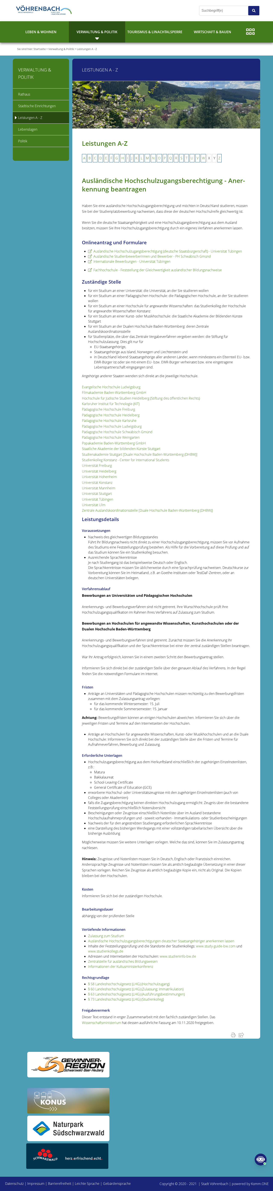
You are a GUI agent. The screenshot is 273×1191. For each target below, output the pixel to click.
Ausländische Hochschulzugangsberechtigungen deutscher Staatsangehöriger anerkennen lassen (161, 941)
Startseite (39, 49)
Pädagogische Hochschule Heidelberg (110, 415)
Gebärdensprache (117, 1183)
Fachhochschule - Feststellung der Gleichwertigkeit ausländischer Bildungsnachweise (157, 270)
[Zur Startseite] (45, 10)
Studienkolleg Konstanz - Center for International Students (125, 460)
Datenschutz (14, 1183)
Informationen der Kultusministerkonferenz (120, 966)
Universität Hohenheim (99, 476)
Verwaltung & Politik (97, 32)
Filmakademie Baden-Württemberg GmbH (114, 392)
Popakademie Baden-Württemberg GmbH (114, 443)
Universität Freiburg (97, 465)
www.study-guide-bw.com (215, 946)
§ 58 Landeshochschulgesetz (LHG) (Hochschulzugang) (129, 984)
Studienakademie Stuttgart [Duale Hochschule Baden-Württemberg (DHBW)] (139, 454)
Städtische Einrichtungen (37, 106)
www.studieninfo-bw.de (178, 956)
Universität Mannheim (98, 488)
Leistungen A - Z (87, 49)
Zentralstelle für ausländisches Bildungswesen (123, 961)
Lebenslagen (27, 129)
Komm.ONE (260, 1183)
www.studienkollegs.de (105, 951)
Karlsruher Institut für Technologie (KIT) (110, 403)
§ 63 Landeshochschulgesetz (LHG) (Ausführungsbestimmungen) (136, 994)
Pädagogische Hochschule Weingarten (110, 437)
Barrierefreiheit (59, 1183)
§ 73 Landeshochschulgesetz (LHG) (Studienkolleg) (126, 999)
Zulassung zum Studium (106, 936)
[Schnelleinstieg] (250, 32)
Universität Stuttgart (97, 493)
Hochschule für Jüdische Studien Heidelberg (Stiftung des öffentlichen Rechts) (141, 398)
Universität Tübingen (97, 499)
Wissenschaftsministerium (101, 1022)
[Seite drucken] (234, 1035)
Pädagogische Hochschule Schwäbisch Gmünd (117, 432)
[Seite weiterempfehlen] (242, 1035)
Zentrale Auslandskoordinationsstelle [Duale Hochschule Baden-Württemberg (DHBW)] (147, 510)
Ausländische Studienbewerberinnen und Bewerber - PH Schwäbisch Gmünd (152, 256)
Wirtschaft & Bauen (212, 32)
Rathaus (24, 94)
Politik (22, 141)
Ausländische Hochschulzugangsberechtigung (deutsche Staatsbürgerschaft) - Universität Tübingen (167, 251)
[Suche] (254, 11)
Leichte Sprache (87, 1183)
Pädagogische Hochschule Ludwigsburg (112, 426)
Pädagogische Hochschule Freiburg (108, 409)
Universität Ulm (93, 505)
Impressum (35, 1183)
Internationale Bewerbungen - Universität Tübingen (131, 261)
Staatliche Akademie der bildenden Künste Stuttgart (121, 448)
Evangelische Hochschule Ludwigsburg (111, 387)
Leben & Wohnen (41, 32)
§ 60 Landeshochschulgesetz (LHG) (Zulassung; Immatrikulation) (135, 989)
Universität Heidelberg (99, 471)
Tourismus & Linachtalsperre (154, 32)
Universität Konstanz (97, 482)
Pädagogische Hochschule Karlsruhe (109, 420)
